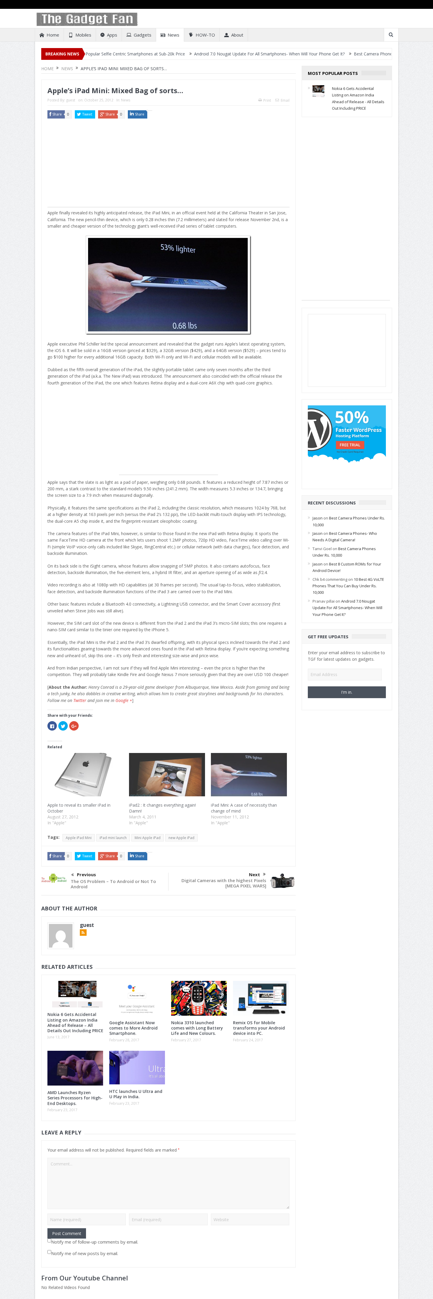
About (237, 35)
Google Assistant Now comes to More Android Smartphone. (133, 1028)
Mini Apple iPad (148, 837)
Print (267, 100)
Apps (112, 35)
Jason (318, 518)
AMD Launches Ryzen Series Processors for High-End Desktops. (75, 1098)
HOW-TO (205, 35)
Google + (123, 700)
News (173, 35)
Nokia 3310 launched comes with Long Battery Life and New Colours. (197, 1028)
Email (285, 100)
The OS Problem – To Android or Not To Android (113, 883)
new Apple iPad (181, 837)
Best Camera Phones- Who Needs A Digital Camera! (354, 54)
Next (254, 874)
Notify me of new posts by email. (84, 1253)
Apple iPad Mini (79, 837)
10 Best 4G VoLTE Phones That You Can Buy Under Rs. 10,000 (348, 586)
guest (70, 100)
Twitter (79, 700)
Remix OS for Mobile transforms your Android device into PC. (259, 1028)
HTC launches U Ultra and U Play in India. (135, 1093)
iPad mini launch (113, 837)
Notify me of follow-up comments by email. (94, 1242)
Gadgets (142, 35)
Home (53, 35)
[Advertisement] (168, 165)
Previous (86, 874)
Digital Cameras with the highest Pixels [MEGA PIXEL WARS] (223, 883)
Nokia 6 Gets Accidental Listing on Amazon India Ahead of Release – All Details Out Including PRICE (75, 1022)
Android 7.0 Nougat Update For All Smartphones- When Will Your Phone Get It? (219, 54)
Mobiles (83, 35)
